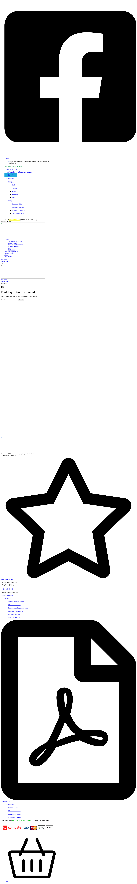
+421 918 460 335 (12, 170)
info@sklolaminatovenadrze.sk (18, 172)
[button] (6, 221)
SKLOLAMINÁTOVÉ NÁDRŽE (23, 820)
